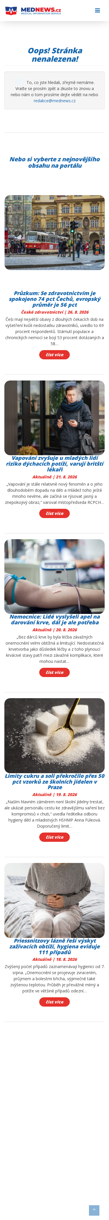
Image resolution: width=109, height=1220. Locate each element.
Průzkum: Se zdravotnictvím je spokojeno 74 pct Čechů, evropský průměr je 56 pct (54, 299)
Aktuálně (42, 477)
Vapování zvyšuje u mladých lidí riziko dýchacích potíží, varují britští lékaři (54, 463)
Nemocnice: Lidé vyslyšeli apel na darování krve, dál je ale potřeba (54, 619)
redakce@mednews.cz (55, 100)
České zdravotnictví (42, 312)
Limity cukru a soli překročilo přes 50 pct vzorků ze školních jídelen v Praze (54, 781)
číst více (54, 354)
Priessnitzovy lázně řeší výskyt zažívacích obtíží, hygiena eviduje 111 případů (54, 946)
